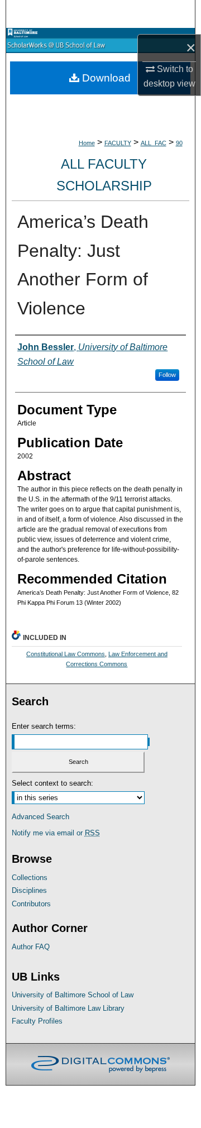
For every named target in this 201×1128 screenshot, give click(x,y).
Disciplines (29, 890)
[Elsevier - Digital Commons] (100, 1064)
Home (87, 143)
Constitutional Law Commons (65, 654)
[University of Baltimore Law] (32, 33)
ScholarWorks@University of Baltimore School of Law (100, 45)
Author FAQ (31, 947)
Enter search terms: (44, 726)
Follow (167, 374)
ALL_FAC (153, 143)
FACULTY (117, 143)
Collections (29, 877)
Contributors (31, 904)
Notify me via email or (56, 833)
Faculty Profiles (37, 1021)
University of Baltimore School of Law (72, 995)
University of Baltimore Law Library (68, 1008)
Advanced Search (40, 816)
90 (179, 143)
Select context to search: (52, 783)
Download (105, 78)
